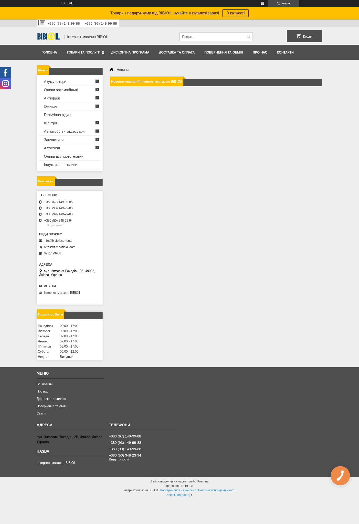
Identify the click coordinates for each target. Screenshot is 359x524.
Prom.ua (203, 481)
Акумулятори (55, 81)
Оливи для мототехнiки (63, 156)
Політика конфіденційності (216, 490)
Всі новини (45, 384)
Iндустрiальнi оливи (60, 165)
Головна (49, 52)
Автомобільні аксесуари (64, 131)
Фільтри (50, 123)
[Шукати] (248, 37)
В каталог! (235, 13)
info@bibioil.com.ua (58, 240)
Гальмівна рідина (58, 115)
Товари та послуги (83, 52)
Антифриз (52, 98)
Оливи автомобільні (61, 90)
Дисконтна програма (130, 52)
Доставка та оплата (177, 52)
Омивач (50, 106)
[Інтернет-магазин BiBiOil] (49, 37)
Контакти (285, 52)
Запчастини (53, 140)
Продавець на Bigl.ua (179, 486)
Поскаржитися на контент (178, 490)
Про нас (260, 52)
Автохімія (52, 148)
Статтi (41, 413)
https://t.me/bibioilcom (59, 247)
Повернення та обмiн (223, 52)
